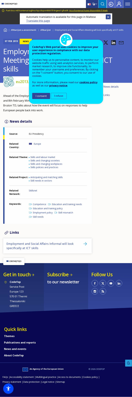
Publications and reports (20, 342)
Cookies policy (90, 377)
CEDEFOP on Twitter (103, 283)
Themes (9, 336)
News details (111, 86)
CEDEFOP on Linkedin (119, 283)
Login (111, 4)
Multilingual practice (46, 377)
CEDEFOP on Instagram (95, 291)
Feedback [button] (128, 363)
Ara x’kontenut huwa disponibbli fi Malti (88, 10)
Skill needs (38, 216)
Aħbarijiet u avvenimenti (23, 29)
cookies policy (88, 82)
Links (106, 95)
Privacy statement (11, 381)
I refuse (58, 96)
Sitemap (60, 381)
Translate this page (38, 21)
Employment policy (43, 212)
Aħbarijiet (45, 29)
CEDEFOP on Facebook (95, 283)
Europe (37, 143)
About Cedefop (14, 355)
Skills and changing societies (45, 160)
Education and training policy (48, 208)
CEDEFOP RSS (103, 291)
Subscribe (58, 274)
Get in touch (17, 274)
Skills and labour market (42, 157)
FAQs (5, 377)
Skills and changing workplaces (46, 163)
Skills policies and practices (44, 167)
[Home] (9, 4)
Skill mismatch (65, 212)
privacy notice (58, 85)
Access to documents (69, 377)
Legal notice (48, 381)
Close (108, 16)
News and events (15, 349)
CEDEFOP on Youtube (111, 283)
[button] (106, 42)
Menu (127, 4)
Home (5, 29)
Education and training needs (67, 204)
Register (119, 4)
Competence (39, 204)
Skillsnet (33, 190)
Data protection (31, 381)
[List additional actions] (95, 4)
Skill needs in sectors (41, 180)
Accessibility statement (22, 377)
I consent (41, 96)
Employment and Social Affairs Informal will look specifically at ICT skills (40, 246)
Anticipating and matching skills (46, 177)
